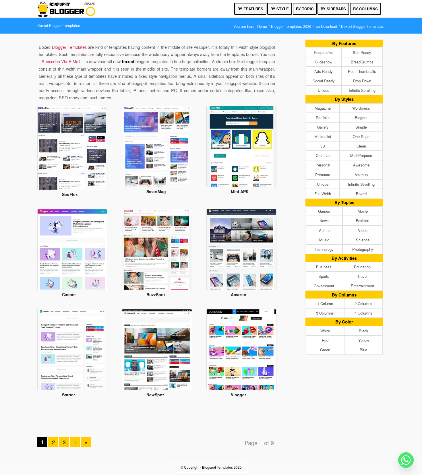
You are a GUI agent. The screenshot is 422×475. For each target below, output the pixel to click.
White (325, 331)
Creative (323, 155)
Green (325, 349)
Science (362, 240)
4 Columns (363, 313)
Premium (322, 174)
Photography (362, 249)
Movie (363, 211)
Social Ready (324, 81)
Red (325, 340)
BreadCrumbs (362, 62)
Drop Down (362, 81)
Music (324, 240)
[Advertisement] (157, 422)
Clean (361, 146)
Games (324, 211)
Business (324, 267)
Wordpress (361, 108)
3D (322, 146)
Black (363, 331)
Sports (323, 276)
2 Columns (363, 303)
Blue (363, 349)
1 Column (325, 303)
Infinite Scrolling (362, 90)
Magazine (323, 108)
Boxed (361, 193)
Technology (324, 249)
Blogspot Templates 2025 (222, 467)
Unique (323, 90)
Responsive (323, 52)
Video (362, 230)
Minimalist (322, 136)
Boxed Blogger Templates (58, 25)
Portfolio (323, 117)
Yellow (363, 340)
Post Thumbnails (362, 71)
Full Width (322, 193)
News (324, 220)
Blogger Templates (70, 47)
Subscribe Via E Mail (61, 61)
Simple (361, 127)
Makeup (361, 174)
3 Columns (325, 313)
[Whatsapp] (406, 460)
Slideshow (323, 62)
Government (324, 285)
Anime (324, 230)
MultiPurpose (361, 155)
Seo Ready (362, 52)
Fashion (362, 220)
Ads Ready (323, 71)
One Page (361, 136)
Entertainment (362, 285)
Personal (322, 165)
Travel (362, 276)
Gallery (323, 127)
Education (362, 267)
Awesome (361, 165)
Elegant (361, 117)
